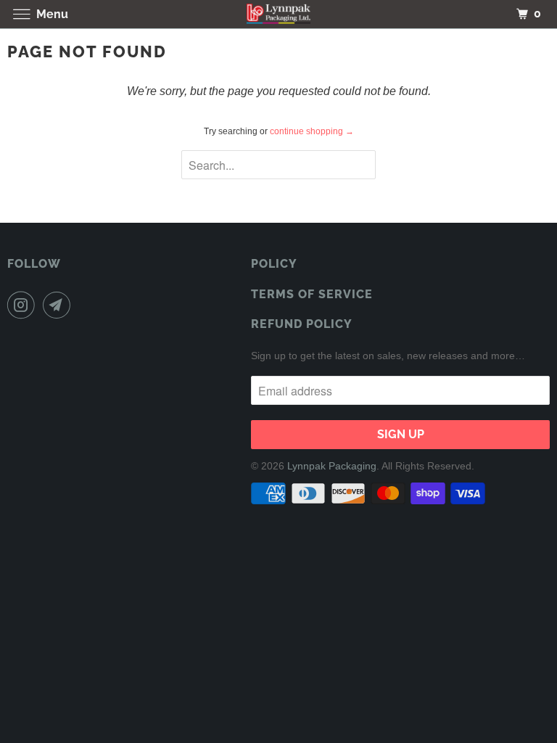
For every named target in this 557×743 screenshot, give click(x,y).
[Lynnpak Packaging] (278, 14)
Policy (274, 264)
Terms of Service (312, 294)
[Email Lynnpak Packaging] (59, 305)
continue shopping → (312, 131)
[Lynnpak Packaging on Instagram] (24, 305)
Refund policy (301, 324)
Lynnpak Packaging (331, 466)
